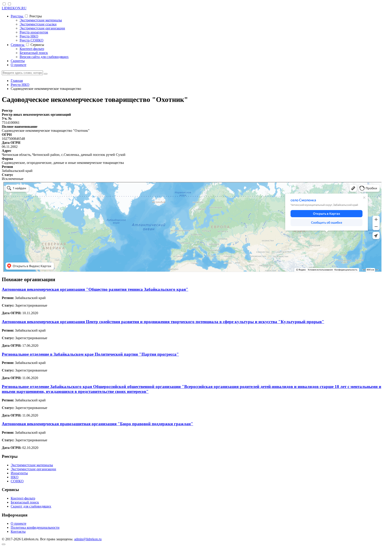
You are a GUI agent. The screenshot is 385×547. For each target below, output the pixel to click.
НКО (14, 477)
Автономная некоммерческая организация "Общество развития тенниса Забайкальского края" (95, 289)
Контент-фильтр (32, 49)
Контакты (18, 531)
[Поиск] (45, 73)
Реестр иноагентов (34, 32)
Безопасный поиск (34, 53)
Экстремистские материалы (41, 20)
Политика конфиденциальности (35, 527)
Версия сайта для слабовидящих (44, 57)
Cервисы (18, 45)
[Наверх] (3, 544)
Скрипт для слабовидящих (31, 506)
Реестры (17, 16)
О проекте (18, 65)
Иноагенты (19, 473)
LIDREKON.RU (14, 8)
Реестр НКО (29, 36)
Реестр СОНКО (31, 40)
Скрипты (18, 61)
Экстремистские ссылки (38, 24)
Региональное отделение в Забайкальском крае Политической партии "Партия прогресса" (90, 354)
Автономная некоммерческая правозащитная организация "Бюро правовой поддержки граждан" (97, 423)
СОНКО (17, 481)
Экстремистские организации (42, 28)
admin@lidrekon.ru (88, 539)
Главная (17, 81)
